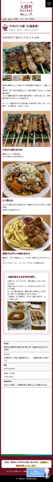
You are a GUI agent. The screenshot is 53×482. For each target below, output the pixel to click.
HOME (4, 19)
